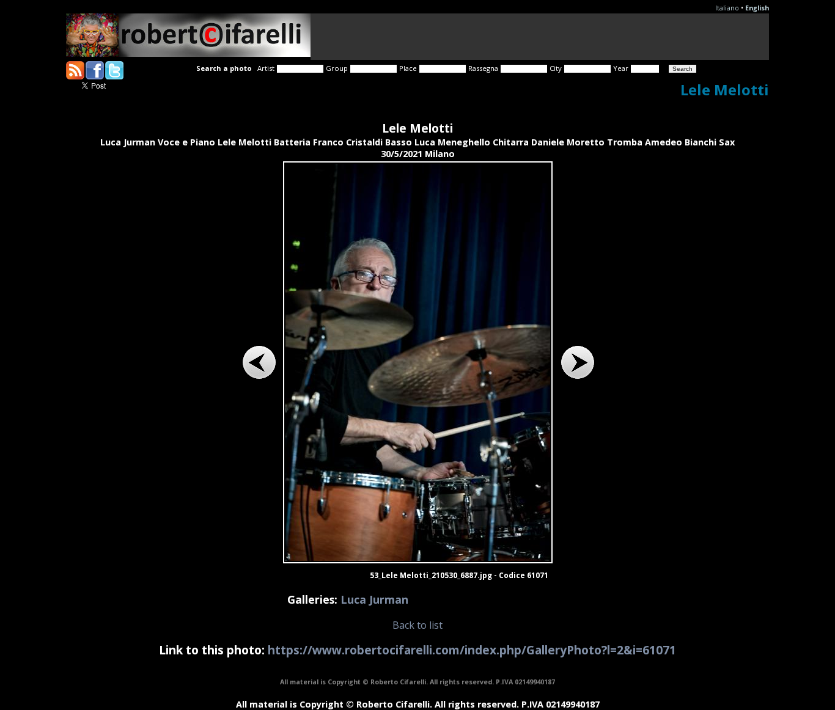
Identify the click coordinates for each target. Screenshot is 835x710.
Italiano (727, 8)
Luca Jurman (374, 599)
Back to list (417, 625)
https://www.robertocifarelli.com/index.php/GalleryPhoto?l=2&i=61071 (472, 650)
